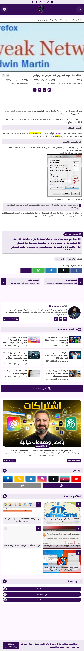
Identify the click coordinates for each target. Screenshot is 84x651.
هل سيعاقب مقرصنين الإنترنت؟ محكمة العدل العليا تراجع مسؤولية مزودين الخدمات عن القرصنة (15, 357)
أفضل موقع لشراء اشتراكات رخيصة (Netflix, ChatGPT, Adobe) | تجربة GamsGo (42, 450)
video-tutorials (73, 460)
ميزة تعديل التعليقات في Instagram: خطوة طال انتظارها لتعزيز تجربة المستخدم (15, 340)
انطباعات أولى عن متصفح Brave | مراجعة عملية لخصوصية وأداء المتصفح (47, 243)
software (59, 259)
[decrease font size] (44, 90)
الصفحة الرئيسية (78, 20)
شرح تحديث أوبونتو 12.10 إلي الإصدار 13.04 (62, 545)
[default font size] (39, 90)
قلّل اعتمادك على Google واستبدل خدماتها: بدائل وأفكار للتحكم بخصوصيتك (56, 373)
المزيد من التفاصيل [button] (57, 647)
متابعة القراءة (10, 460)
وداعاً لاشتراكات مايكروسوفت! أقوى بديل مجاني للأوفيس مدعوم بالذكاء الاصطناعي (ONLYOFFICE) (44, 248)
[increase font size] (35, 90)
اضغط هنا (58, 133)
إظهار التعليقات (39, 388)
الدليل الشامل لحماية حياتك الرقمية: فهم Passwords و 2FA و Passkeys (56, 340)
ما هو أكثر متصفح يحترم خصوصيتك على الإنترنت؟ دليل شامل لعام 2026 (56, 355)
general (68, 20)
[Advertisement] (42, 102)
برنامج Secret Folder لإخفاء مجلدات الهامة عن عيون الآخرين (22, 520)
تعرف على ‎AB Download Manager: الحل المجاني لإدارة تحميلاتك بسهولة (61, 568)
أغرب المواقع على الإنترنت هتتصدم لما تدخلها (22, 545)
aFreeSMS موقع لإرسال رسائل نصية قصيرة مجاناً (62, 520)
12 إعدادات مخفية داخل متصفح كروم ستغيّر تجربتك (15, 372)
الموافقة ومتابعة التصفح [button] (11, 645)
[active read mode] (49, 90)
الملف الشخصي (9, 319)
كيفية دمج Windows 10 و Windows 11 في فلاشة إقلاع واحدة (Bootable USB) (45, 239)
